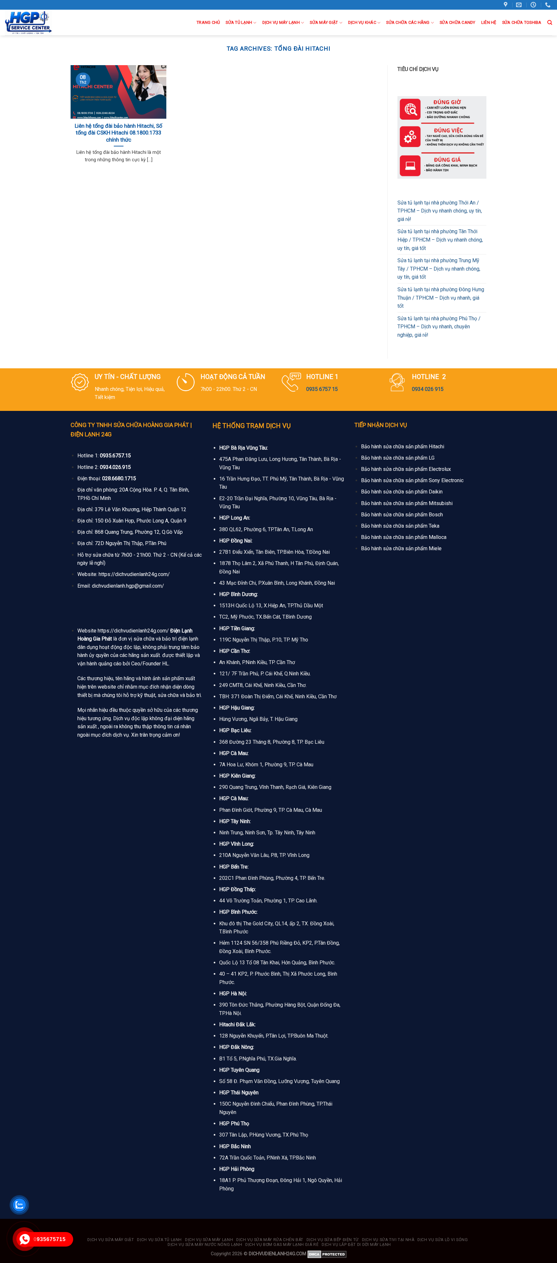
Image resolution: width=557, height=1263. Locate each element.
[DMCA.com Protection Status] (327, 1254)
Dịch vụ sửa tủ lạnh (159, 1240)
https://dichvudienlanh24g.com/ (134, 574)
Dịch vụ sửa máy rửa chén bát (269, 1240)
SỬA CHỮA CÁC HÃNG (407, 22)
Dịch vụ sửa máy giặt (110, 1240)
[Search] (549, 22)
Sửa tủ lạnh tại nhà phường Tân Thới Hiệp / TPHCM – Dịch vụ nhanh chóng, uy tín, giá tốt (440, 239)
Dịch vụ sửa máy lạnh (209, 1240)
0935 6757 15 (322, 389)
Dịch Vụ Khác (362, 22)
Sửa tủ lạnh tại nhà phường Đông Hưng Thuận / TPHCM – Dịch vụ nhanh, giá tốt (440, 297)
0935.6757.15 (115, 455)
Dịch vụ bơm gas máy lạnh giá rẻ (281, 1244)
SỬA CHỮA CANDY (457, 22)
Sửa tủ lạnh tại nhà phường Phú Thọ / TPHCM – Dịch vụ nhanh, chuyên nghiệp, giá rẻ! (439, 326)
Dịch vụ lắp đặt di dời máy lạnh (356, 1244)
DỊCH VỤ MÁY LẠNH (281, 22)
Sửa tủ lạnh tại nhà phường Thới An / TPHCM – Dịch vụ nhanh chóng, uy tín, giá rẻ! (439, 211)
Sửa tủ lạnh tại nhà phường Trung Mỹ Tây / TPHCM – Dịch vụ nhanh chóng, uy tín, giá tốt (438, 268)
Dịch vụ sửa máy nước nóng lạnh (205, 1244)
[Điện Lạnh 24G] (38, 22)
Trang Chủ (208, 22)
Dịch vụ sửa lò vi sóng (442, 1240)
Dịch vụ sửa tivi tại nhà (388, 1240)
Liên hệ (488, 22)
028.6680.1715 (119, 478)
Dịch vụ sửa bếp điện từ (333, 1240)
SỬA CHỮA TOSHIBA (522, 22)
